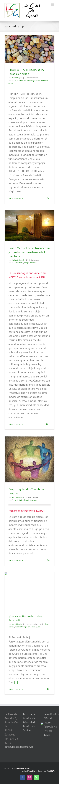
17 (49, 424)
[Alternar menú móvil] (52, 4)
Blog (46, 624)
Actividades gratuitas (32, 80)
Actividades (19, 80)
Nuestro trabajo (21, 627)
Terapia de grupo (30, 263)
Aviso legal (29, 714)
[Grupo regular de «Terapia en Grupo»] (29, 459)
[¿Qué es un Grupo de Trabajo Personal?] (29, 590)
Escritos (11, 627)
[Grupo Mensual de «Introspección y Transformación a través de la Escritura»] (29, 225)
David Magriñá (17, 78)
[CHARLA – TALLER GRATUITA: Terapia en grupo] (29, 49)
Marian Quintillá (17, 260)
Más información (14, 198)
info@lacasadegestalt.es (19, 746)
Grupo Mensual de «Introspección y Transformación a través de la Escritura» (29, 252)
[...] (16, 682)
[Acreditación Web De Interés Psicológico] (42, 724)
